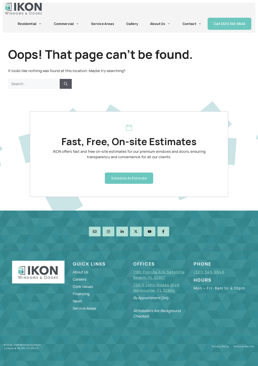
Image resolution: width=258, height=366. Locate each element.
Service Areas (102, 24)
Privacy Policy (220, 346)
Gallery (132, 24)
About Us (157, 24)
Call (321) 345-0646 (229, 24)
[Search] (66, 84)
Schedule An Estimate (129, 178)
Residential (27, 24)
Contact (189, 24)
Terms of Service (243, 346)
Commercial (64, 24)
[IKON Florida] (23, 9)
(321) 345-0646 (209, 272)
